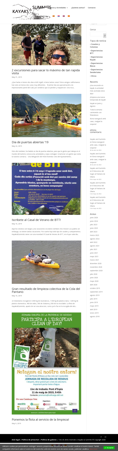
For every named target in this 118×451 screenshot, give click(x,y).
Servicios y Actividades (57, 8)
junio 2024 (94, 221)
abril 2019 (93, 309)
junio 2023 (94, 228)
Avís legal (16, 440)
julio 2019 (93, 299)
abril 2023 (93, 232)
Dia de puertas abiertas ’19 (30, 142)
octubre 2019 (95, 288)
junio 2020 (94, 277)
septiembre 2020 (96, 270)
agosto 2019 (94, 295)
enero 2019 (94, 313)
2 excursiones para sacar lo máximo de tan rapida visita (46, 71)
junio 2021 (94, 253)
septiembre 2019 (96, 292)
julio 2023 (93, 224)
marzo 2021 (94, 260)
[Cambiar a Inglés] (64, 19)
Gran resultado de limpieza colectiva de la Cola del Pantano (46, 290)
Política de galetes (49, 440)
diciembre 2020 (95, 263)
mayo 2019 (94, 306)
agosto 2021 (94, 246)
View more (93, 449)
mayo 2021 (94, 256)
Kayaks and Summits (98, 139)
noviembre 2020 (96, 267)
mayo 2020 (94, 281)
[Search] (104, 35)
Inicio (43, 8)
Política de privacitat (31, 440)
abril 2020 (93, 285)
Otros (93, 76)
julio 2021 (93, 249)
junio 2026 (94, 217)
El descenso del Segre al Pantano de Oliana (97, 174)
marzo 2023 (94, 235)
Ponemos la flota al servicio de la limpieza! (40, 419)
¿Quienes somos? (78, 8)
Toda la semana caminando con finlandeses (96, 112)
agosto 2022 (94, 239)
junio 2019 (94, 302)
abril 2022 (93, 242)
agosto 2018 (94, 316)
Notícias (44, 16)
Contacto (92, 8)
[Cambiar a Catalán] (54, 19)
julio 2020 (93, 274)
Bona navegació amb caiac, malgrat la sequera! (98, 121)
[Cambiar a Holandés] (59, 19)
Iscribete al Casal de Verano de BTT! (36, 220)
